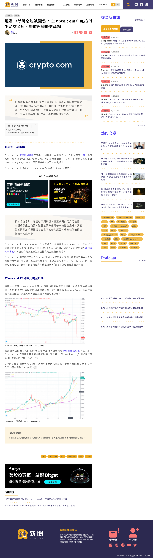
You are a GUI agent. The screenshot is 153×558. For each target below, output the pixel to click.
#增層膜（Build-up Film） (132, 239)
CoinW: (104, 55)
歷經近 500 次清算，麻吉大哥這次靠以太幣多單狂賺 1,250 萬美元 (116, 146)
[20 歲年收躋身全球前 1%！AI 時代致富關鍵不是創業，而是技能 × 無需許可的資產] (139, 194)
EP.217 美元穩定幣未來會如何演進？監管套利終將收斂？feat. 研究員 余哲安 (123, 317)
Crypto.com (53, 456)
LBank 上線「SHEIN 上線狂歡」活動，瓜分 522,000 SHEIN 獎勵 (123, 101)
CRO (43, 456)
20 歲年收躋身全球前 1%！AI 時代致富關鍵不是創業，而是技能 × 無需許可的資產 (116, 192)
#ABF (104, 222)
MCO (62, 456)
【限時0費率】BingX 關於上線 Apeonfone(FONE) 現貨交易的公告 (123, 71)
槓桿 (80, 456)
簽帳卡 (16, 15)
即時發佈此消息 (71, 350)
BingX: (104, 70)
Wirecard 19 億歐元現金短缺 (21, 133)
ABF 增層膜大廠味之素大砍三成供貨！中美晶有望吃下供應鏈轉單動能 (116, 176)
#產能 (104, 243)
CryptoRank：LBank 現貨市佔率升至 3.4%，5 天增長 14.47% (123, 115)
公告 (82, 155)
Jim (12, 32)
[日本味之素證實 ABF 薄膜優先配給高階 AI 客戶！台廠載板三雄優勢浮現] (139, 164)
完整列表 (139, 19)
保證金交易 (72, 456)
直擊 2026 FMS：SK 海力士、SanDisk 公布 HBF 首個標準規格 (116, 206)
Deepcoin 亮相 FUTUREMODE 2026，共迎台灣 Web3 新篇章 (123, 42)
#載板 (123, 235)
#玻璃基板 (123, 230)
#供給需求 (106, 239)
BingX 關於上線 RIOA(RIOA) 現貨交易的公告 (123, 86)
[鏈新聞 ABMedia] (11, 6)
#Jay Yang (134, 243)
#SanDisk (123, 247)
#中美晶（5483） (135, 235)
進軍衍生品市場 (14, 130)
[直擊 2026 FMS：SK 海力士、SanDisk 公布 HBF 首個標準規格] (139, 208)
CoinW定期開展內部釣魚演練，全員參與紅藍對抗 (123, 57)
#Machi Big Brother (124, 217)
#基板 (134, 226)
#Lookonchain (107, 217)
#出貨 (116, 239)
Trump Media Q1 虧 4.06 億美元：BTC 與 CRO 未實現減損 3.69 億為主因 (40, 505)
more (140, 125)
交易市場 (9, 15)
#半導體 (133, 222)
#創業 (104, 248)
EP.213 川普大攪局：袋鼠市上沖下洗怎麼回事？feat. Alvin (123, 326)
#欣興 (113, 230)
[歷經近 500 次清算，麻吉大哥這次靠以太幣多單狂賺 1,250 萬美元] (139, 148)
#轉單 (113, 243)
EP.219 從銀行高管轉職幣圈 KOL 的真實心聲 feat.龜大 (123, 307)
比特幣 (88, 456)
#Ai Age (123, 243)
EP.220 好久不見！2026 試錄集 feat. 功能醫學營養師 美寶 (123, 298)
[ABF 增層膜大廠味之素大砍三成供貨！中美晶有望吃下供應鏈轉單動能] (139, 179)
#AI (112, 222)
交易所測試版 (26, 155)
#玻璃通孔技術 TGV (109, 235)
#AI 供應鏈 (122, 222)
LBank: (104, 99)
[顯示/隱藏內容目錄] (32, 126)
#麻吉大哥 (140, 217)
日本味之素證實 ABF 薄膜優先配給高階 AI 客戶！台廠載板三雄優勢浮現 (116, 161)
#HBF (113, 247)
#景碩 (104, 230)
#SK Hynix (134, 247)
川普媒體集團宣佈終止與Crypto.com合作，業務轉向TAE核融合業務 (36, 499)
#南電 (104, 226)
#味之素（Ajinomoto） (119, 226)
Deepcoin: (106, 40)
